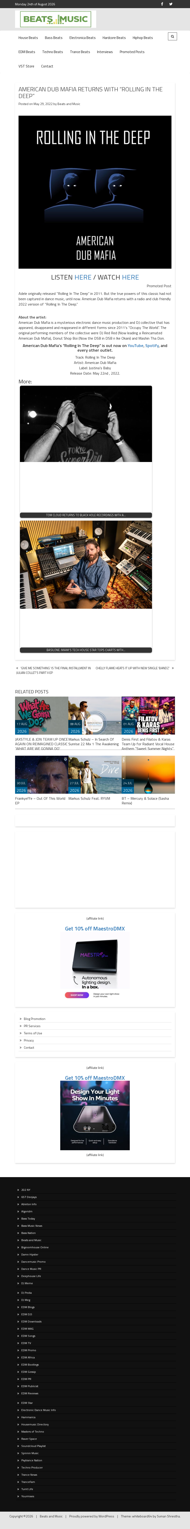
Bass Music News (31, 1225)
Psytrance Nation (31, 1460)
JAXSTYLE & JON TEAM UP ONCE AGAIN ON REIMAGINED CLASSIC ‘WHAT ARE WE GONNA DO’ (41, 743)
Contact (47, 66)
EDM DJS (26, 1314)
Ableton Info (29, 1204)
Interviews (105, 51)
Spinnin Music (30, 1453)
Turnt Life (27, 1489)
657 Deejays (29, 1197)
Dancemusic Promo (33, 1261)
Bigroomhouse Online (35, 1247)
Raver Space (29, 1439)
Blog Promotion (34, 1018)
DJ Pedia (26, 1292)
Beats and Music (68, 103)
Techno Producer (32, 1467)
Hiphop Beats (143, 37)
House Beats (28, 37)
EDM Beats (27, 51)
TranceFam (28, 1482)
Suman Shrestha (168, 1516)
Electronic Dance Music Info (38, 1410)
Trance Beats (80, 51)
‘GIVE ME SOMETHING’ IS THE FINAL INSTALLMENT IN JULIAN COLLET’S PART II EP (53, 670)
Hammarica (28, 1417)
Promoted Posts (132, 51)
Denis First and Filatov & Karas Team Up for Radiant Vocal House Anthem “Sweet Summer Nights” (148, 743)
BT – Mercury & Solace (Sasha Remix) (145, 801)
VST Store (26, 66)
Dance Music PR (31, 1269)
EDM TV (26, 1343)
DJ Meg (25, 1300)
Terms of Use (33, 1033)
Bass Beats (54, 37)
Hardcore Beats (114, 37)
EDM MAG (27, 1328)
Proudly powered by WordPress (91, 1516)
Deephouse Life (31, 1276)
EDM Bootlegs (30, 1364)
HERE (83, 277)
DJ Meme (27, 1283)
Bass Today (28, 1218)
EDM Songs (28, 1336)
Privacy (29, 1040)
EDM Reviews (29, 1393)
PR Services (32, 1025)
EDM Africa (28, 1357)
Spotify (152, 345)
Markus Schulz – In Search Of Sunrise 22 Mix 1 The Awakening (93, 741)
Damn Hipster (29, 1254)
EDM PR (26, 1379)
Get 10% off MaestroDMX (95, 928)
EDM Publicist (29, 1386)
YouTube (135, 345)
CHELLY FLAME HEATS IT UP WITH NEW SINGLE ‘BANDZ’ (133, 668)
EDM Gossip (28, 1372)
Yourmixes (27, 1496)
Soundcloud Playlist (33, 1446)
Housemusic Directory (35, 1424)
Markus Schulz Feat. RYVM (89, 798)
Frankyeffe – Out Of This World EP (40, 801)
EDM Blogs (28, 1307)
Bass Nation (28, 1233)
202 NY (25, 1190)
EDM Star (27, 1403)
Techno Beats (52, 51)
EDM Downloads (31, 1321)
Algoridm (26, 1211)
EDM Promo (28, 1350)
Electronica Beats (83, 37)
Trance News (29, 1474)
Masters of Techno (32, 1431)
